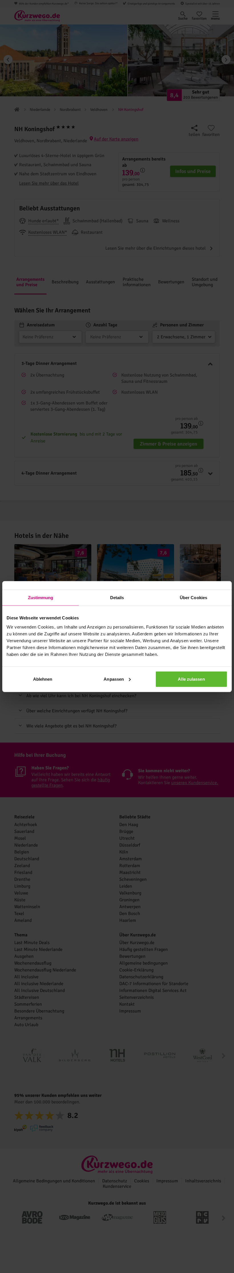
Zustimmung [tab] (40, 597)
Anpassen (114, 678)
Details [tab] (117, 597)
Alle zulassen (191, 678)
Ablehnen (43, 678)
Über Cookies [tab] (193, 597)
